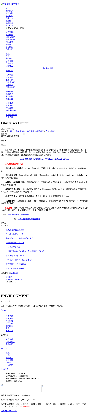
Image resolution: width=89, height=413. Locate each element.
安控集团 (9, 49)
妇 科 (8, 56)
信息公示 (9, 25)
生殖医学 (9, 58)
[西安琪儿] (10, 4)
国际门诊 (9, 71)
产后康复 (9, 63)
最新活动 (9, 94)
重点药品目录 (11, 115)
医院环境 (9, 42)
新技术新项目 (11, 110)
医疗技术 (9, 103)
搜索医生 (9, 277)
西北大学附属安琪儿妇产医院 (22, 131)
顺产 (53, 131)
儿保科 (8, 363)
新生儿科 (9, 61)
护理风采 (9, 23)
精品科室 (40, 131)
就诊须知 (9, 47)
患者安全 (9, 99)
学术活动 (9, 106)
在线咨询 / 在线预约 (14, 279)
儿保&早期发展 (47, 68)
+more (3, 310)
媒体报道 (9, 91)
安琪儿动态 (10, 40)
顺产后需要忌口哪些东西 (18, 214)
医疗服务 (4, 348)
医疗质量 (9, 108)
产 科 (8, 54)
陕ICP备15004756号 (9, 411)
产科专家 (9, 75)
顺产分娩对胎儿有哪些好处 (29, 219)
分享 (4, 145)
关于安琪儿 (10, 32)
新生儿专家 (10, 82)
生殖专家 (9, 80)
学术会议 (9, 96)
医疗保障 (9, 35)
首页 (7, 8)
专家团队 (9, 16)
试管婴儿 (9, 66)
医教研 (8, 21)
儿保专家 (9, 85)
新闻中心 (9, 18)
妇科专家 (9, 77)
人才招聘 (9, 117)
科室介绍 (9, 13)
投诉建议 (4, 369)
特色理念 (9, 44)
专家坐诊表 (10, 87)
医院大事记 (10, 37)
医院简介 (9, 11)
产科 (47, 131)
